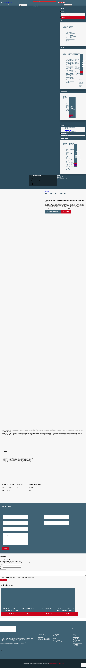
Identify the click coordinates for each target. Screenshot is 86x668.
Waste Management (73, 35)
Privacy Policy (41, 637)
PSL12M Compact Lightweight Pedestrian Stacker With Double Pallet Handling (65, 610)
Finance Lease (80, 86)
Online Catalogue (72, 33)
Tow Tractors (72, 80)
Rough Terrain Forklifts (72, 77)
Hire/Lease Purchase (81, 83)
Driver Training (76, 640)
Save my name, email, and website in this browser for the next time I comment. (18, 577)
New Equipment (76, 635)
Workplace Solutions (77, 643)
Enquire (67, 211)
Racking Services (76, 641)
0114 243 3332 (57, 640)
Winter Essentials (72, 38)
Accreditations (41, 634)
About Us (75, 634)
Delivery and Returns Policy (44, 639)
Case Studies (76, 645)
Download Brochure (53, 211)
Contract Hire (80, 80)
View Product (12, 613)
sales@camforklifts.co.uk (60, 641)
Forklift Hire (75, 638)
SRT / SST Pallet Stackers (29, 608)
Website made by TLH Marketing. (56, 663)
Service (74, 639)
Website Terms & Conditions (44, 638)
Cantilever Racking (68, 169)
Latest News (75, 644)
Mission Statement (42, 635)
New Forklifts (60, 176)
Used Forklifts (76, 637)
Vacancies (75, 646)
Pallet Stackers (60, 177)
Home (58, 175)
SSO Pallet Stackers (47, 608)
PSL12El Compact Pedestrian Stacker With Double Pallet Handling (10, 610)
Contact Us (75, 648)
